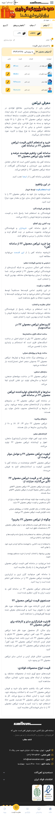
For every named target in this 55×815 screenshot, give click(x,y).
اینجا (24, 176)
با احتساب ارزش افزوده (41, 45)
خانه (53, 20)
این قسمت (19, 252)
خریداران (23, 228)
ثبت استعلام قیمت (43, 189)
